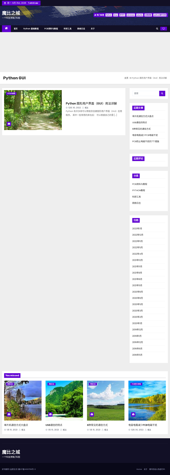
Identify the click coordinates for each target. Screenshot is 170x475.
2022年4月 (137, 253)
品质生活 (13, 469)
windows (130, 15)
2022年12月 (137, 234)
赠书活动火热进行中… (157, 469)
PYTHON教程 (11, 93)
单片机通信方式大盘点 (143, 116)
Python (108, 15)
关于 (93, 28)
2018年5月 (137, 354)
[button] (157, 28)
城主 (86, 107)
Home (139, 469)
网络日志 (81, 28)
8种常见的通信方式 (141, 128)
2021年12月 (137, 260)
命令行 (122, 15)
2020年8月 (137, 291)
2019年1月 (137, 336)
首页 (16, 28)
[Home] (6, 28)
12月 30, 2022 (74, 107)
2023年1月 (137, 228)
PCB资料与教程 (51, 28)
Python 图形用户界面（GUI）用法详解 (91, 103)
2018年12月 (137, 342)
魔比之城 (11, 13)
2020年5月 (137, 304)
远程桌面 (148, 15)
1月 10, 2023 (12, 429)
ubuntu (140, 15)
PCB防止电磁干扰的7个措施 (145, 141)
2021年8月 (137, 279)
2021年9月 (137, 272)
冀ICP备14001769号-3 (27, 469)
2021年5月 (137, 285)
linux (116, 15)
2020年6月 (137, 298)
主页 (126, 78)
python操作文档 (160, 15)
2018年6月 (137, 348)
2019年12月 (137, 329)
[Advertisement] (85, 52)
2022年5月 (137, 247)
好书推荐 (5, 469)
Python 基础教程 (31, 28)
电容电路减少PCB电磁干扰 (145, 135)
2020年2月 (137, 316)
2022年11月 (137, 241)
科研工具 (67, 28)
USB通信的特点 (139, 122)
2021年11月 (137, 266)
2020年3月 (137, 310)
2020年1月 (137, 323)
